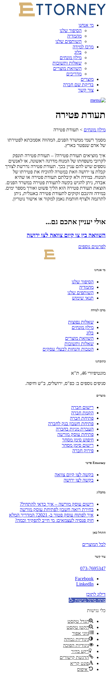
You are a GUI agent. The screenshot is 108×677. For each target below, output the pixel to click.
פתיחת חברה (82, 418)
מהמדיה (74, 35)
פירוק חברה (83, 450)
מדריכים (74, 73)
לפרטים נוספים (92, 246)
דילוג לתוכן (96, 594)
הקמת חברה (82, 412)
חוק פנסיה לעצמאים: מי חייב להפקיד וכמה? (54, 520)
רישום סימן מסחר (78, 445)
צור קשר (86, 90)
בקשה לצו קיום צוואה (74, 474)
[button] (98, 100)
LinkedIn (85, 584)
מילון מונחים (71, 57)
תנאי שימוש (83, 297)
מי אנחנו (86, 25)
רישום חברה (82, 407)
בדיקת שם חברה (78, 84)
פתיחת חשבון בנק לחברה (71, 423)
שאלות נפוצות (81, 322)
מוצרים (87, 79)
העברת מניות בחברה (75, 429)
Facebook (84, 578)
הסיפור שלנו (71, 30)
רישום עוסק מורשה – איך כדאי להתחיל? (57, 504)
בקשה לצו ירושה (79, 480)
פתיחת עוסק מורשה (75, 434)
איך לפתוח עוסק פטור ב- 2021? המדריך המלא (51, 514)
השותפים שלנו (69, 41)
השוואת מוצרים (67, 68)
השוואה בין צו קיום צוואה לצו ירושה (66, 235)
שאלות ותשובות (67, 63)
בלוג (78, 52)
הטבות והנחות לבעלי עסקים (68, 349)
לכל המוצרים (94, 544)
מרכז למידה (83, 46)
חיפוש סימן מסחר (78, 439)
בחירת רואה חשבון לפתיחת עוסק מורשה (57, 509)
